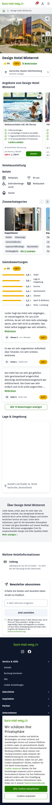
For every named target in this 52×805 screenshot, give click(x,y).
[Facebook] (29, 651)
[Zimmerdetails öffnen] (38, 211)
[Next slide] (48, 33)
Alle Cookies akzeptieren (26, 788)
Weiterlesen (10, 331)
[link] (22, 125)
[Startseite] (3, 11)
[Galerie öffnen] (26, 33)
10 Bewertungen (29, 63)
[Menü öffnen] (48, 4)
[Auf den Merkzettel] (39, 96)
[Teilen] (47, 18)
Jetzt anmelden (26, 612)
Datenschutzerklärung (16, 632)
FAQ (6, 679)
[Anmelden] (42, 3)
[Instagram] (22, 651)
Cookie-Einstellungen (14, 685)
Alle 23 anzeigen (27, 251)
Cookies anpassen (13, 768)
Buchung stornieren (13, 673)
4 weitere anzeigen (15, 142)
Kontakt (7, 667)
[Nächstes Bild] (39, 107)
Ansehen (33, 154)
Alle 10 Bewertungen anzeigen (26, 407)
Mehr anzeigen (9, 534)
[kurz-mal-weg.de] (13, 3)
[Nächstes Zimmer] (47, 201)
